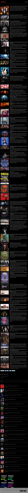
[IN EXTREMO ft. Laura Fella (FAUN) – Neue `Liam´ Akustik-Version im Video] (2, 457)
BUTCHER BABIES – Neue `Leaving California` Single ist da (11, 408)
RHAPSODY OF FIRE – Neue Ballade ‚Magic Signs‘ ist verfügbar (18, 317)
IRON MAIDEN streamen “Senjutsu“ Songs (15, 243)
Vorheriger (2, 370)
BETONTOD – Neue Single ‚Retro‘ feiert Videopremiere (17, 284)
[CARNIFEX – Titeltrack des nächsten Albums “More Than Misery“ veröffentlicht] (2, 422)
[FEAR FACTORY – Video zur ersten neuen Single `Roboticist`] (2, 426)
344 (12, 370)
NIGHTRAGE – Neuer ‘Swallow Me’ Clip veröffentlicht (16, 90)
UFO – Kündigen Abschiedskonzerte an (15, 21)
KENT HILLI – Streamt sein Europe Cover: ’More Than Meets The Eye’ (18, 201)
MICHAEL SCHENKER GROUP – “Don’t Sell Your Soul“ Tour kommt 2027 (12, 412)
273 (7, 370)
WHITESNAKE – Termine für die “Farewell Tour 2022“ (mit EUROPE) (18, 33)
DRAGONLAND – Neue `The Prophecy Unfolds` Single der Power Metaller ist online (14, 417)
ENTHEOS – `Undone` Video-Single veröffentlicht (10, 399)
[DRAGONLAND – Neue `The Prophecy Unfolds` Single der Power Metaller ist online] (2, 417)
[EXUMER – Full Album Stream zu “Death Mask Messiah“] (2, 444)
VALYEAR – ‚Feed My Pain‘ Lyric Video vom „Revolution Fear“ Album (18, 6)
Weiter (14, 370)
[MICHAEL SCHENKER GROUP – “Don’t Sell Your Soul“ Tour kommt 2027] (2, 413)
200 (5, 370)
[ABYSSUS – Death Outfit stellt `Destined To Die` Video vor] (2, 462)
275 (10, 370)
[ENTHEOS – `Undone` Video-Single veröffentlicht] (2, 399)
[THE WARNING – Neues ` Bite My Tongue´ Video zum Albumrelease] (2, 466)
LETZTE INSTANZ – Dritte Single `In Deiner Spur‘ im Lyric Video (18, 344)
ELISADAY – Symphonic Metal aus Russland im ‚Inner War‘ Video (18, 225)
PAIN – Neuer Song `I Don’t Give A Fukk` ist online (10, 448)
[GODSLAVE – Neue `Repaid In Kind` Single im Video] (2, 453)
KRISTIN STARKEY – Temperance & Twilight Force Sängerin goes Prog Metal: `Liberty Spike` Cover (15, 430)
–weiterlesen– (22, 10)
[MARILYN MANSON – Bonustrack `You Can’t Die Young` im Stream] (2, 390)
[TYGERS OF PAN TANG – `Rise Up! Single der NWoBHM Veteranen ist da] (2, 471)
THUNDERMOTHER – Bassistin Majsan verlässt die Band (17, 152)
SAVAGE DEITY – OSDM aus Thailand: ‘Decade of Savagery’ (17, 158)
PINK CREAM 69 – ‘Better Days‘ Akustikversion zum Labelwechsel (18, 109)
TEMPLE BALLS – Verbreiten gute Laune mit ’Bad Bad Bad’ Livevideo (18, 167)
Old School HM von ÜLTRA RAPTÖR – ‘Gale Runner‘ (16, 15)
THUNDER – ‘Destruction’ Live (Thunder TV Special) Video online (18, 193)
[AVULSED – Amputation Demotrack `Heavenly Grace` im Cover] (2, 386)
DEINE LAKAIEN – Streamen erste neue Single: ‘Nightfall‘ (17, 76)
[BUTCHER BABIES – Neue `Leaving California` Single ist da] (2, 408)
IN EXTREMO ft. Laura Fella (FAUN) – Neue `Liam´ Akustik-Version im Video (13, 457)
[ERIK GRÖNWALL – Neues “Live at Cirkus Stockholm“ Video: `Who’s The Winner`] (2, 395)
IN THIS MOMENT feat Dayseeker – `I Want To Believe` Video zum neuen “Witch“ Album (14, 439)
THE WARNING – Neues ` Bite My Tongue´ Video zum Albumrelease (12, 466)
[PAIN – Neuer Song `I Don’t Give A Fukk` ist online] (2, 449)
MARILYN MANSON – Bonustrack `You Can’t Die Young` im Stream (12, 390)
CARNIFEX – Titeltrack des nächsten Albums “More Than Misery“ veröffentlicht (13, 421)
